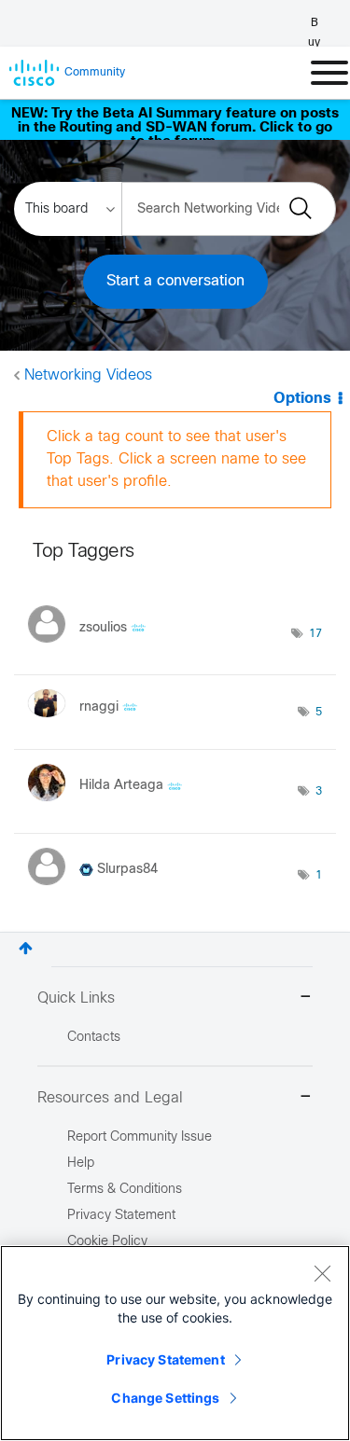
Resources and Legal (110, 1098)
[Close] (322, 1273)
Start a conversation (175, 281)
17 (315, 634)
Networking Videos (88, 375)
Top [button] (25, 948)
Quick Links (76, 998)
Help (80, 1163)
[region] (175, 1343)
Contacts (93, 1038)
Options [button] (302, 399)
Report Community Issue (139, 1137)
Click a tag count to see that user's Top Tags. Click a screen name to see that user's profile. (176, 459)
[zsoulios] (94, 647)
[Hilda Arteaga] (112, 805)
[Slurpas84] (100, 889)
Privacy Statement (165, 1359)
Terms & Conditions (124, 1190)
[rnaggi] (89, 721)
